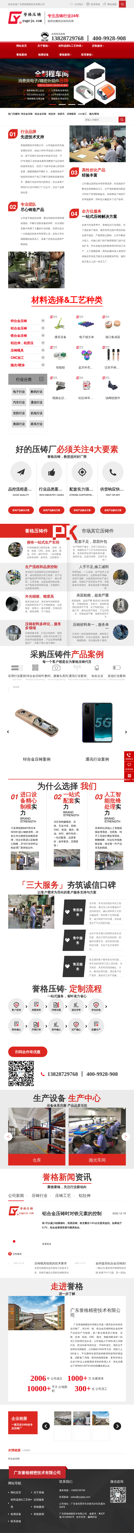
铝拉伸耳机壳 (87, 398)
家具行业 (36, 424)
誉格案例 (21, 54)
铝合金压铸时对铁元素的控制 (72, 1213)
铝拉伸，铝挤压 (22, 343)
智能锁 (60, 367)
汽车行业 (19, 402)
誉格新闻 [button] (64, 54)
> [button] (126, 1136)
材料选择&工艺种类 (21, 1503)
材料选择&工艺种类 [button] (70, 45)
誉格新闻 (39, 1514)
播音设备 (60, 337)
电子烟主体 (86, 337)
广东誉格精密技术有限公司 (73, 1513)
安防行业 (19, 413)
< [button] (8, 1136)
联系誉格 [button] (86, 54)
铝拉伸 (52, 113)
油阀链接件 (112, 398)
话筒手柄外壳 (113, 367)
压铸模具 (71, 113)
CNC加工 (17, 358)
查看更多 (46, 1243)
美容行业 (19, 424)
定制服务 (39, 1499)
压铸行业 (39, 1195)
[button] (52, 104)
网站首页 (21, 45)
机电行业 (36, 413)
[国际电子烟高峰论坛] (100, 1426)
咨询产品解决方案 (20, 510)
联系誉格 (95, 4)
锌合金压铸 (27, 113)
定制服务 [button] (97, 45)
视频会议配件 (61, 398)
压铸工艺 (63, 1195)
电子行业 (19, 391)
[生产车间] (62, 1426)
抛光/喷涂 (94, 113)
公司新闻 (16, 1195)
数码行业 (36, 391)
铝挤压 (61, 113)
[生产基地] (81, 1426)
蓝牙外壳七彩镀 (88, 367)
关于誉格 (39, 1492)
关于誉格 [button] (42, 45)
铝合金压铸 (40, 113)
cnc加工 (82, 113)
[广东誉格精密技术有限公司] (25, 17)
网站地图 (112, 4)
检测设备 (43, 54)
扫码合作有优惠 (27, 1051)
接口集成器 (112, 337)
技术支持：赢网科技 (86, 1516)
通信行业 (36, 402)
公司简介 (79, 4)
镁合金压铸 (19, 335)
